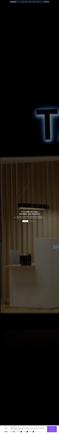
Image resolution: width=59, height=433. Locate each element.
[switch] (21, 431)
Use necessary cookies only (52, 431)
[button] (23, 1)
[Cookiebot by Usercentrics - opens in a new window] (6, 431)
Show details (36, 431)
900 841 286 (46, 1)
